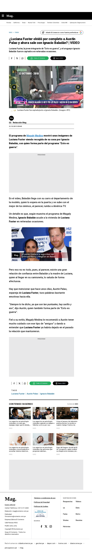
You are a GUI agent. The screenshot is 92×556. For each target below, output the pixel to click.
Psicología (41, 22)
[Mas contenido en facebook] (41, 526)
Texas (24, 22)
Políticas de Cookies (41, 506)
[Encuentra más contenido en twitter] (17, 58)
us (64, 508)
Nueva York (31, 22)
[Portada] (10, 503)
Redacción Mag (19, 122)
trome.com (62, 543)
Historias (66, 526)
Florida (8, 22)
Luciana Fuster (18, 394)
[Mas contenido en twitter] (46, 526)
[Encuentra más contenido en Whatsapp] (22, 58)
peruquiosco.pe (11, 548)
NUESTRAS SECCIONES (69, 498)
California (16, 22)
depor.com (51, 543)
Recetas (79, 520)
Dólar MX (64, 22)
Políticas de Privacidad (42, 502)
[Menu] (4, 15)
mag (21, 548)
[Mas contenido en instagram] (50, 526)
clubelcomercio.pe (25, 543)
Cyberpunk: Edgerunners (78, 22)
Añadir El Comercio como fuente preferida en (62, 32)
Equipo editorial (10, 505)
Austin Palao (32, 394)
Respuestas (67, 501)
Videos (78, 501)
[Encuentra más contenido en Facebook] (11, 58)
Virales (66, 520)
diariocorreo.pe (76, 543)
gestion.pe (40, 543)
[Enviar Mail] (10, 122)
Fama (65, 514)
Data (77, 508)
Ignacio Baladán (47, 394)
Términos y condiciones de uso (44, 498)
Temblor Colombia (53, 22)
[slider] (46, 89)
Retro (78, 514)
